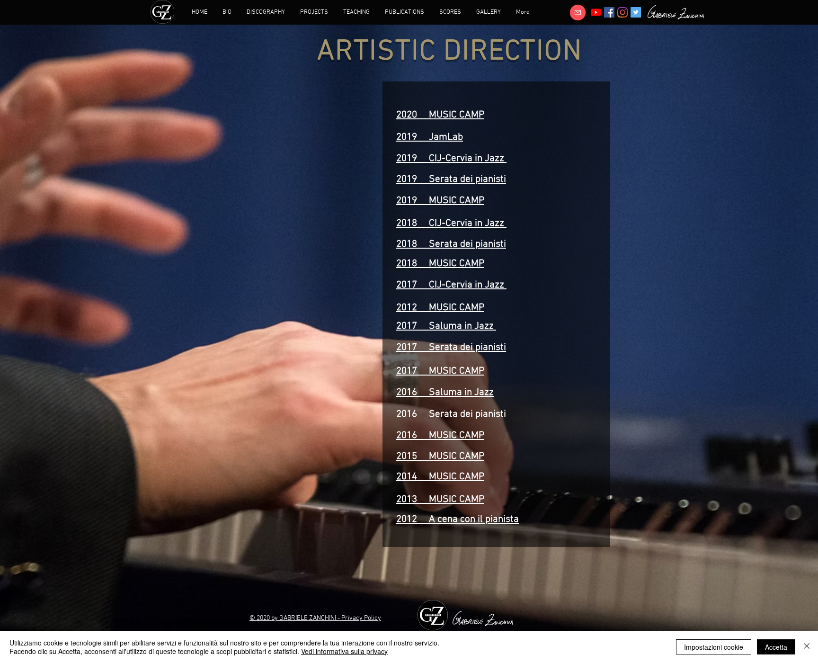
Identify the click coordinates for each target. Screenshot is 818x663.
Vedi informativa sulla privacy (344, 651)
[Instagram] (622, 12)
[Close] (806, 646)
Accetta (776, 647)
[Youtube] (596, 12)
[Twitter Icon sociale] (636, 12)
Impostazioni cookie (713, 647)
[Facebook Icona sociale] (609, 12)
